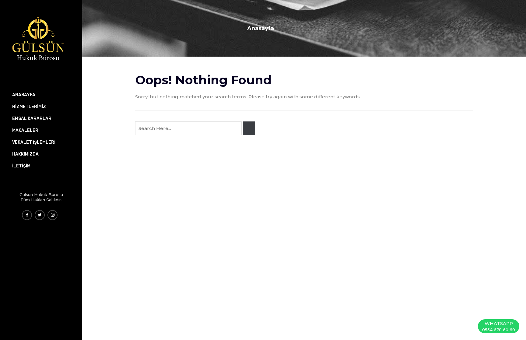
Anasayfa (260, 28)
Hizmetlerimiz (29, 106)
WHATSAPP (498, 326)
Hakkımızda (25, 154)
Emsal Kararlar (31, 118)
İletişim (21, 166)
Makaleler (25, 130)
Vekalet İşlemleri (33, 142)
